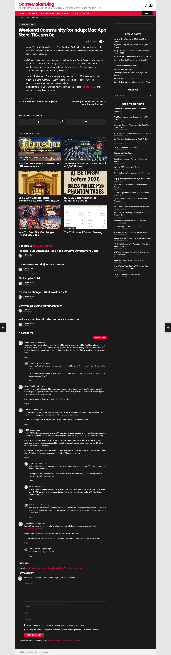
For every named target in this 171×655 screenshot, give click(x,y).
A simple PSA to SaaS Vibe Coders (127, 79)
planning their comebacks (68, 63)
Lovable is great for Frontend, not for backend (131, 193)
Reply (26, 357)
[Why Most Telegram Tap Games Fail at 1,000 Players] (85, 149)
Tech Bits (76, 13)
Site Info (87, 13)
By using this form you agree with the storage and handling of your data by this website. (63, 630)
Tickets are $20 (89, 87)
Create (147, 13)
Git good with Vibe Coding (123, 69)
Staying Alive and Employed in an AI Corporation (132, 238)
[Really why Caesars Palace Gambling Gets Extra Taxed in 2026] (39, 183)
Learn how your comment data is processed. (64, 641)
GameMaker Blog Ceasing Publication (40, 305)
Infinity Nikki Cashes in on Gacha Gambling (130, 221)
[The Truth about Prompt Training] (85, 217)
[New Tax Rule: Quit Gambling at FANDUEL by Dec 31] (39, 217)
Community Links (42, 245)
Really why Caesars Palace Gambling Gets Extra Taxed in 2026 (38, 199)
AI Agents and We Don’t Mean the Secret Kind (131, 232)
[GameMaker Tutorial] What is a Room (41, 264)
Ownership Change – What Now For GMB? (42, 292)
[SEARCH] (146, 5)
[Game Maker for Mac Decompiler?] (3, 327)
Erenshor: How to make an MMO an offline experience (38, 165)
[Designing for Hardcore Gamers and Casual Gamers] (168, 327)
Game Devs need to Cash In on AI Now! (129, 260)
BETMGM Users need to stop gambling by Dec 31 (80, 199)
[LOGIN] (151, 5)
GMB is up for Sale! (29, 278)
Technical (24, 159)
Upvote (38, 122)
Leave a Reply (99, 337)
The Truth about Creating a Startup (127, 274)
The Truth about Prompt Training (83, 232)
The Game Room (46, 13)
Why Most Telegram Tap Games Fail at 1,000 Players (85, 165)
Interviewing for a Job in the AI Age (127, 227)
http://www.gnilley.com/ (33, 529)
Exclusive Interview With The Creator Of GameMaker (48, 319)
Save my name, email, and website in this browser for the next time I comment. (56, 625)
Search (150, 26)
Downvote (86, 122)
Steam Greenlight (41, 157)
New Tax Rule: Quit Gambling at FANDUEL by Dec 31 (36, 233)
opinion (23, 194)
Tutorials (32, 13)
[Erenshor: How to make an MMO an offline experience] (39, 149)
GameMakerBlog (36, 4)
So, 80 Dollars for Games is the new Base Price (132, 82)
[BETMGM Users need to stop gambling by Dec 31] (85, 183)
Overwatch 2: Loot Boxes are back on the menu (132, 207)
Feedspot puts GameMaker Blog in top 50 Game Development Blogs (58, 251)
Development (71, 159)
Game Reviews (62, 13)
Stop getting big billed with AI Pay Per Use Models (132, 179)
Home (22, 13)
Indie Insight (25, 157)
